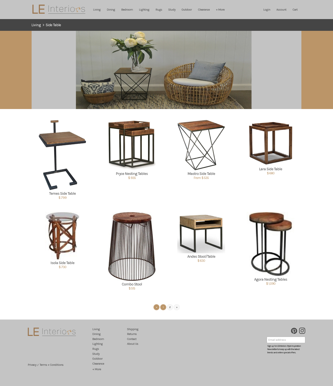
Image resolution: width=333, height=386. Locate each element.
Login (266, 9)
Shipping (132, 329)
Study (171, 9)
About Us (132, 344)
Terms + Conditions (51, 365)
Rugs (159, 9)
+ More (220, 9)
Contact (131, 339)
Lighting (144, 9)
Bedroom (127, 9)
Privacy (32, 365)
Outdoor (187, 9)
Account (281, 9)
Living (97, 9)
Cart (295, 9)
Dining (111, 9)
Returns (132, 334)
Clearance (204, 9)
